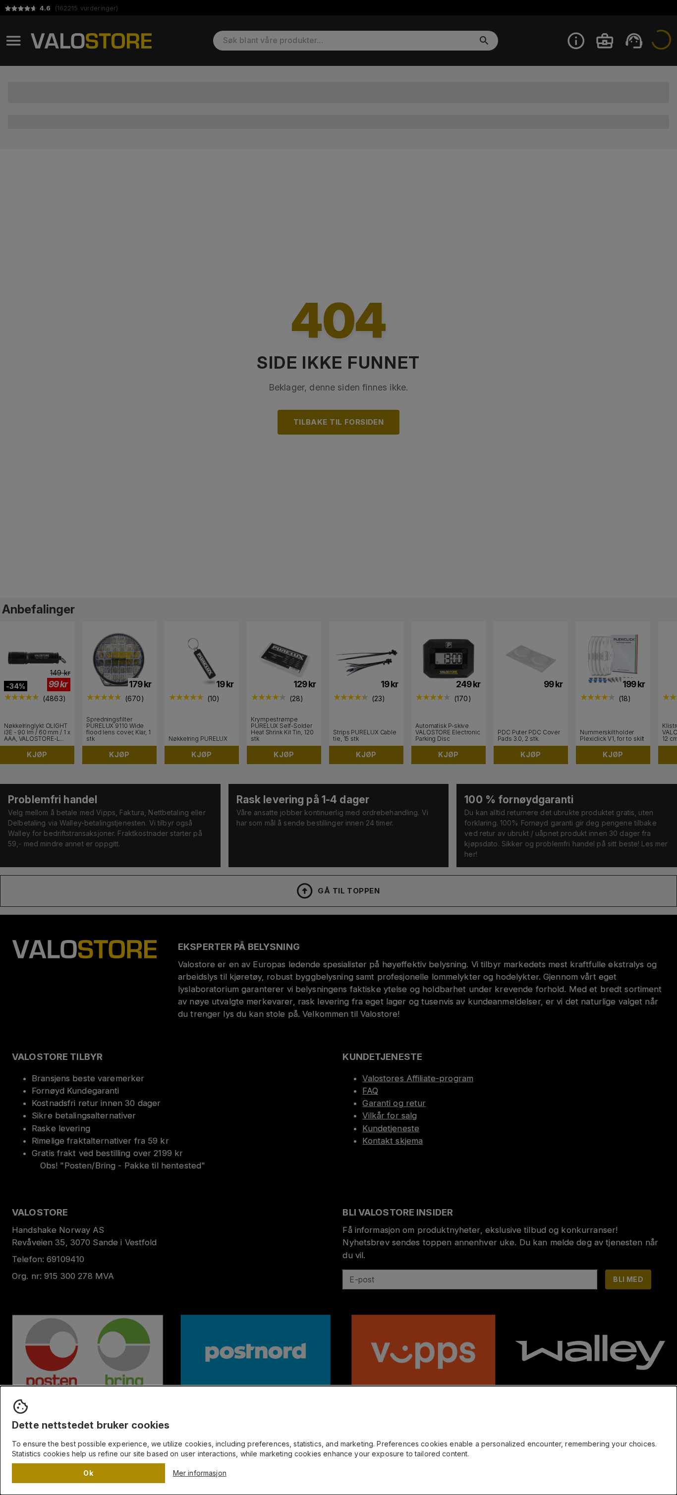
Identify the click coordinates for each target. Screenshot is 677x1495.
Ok (88, 1473)
